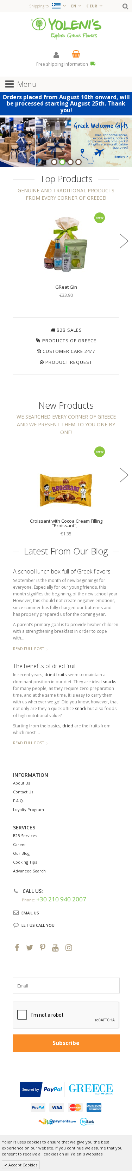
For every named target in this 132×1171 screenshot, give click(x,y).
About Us (21, 783)
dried (67, 726)
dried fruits (55, 675)
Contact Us (23, 791)
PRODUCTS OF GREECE (69, 340)
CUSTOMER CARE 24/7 (69, 351)
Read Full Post (28, 648)
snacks (109, 682)
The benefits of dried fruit (44, 666)
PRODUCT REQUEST (68, 362)
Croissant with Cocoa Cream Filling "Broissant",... (66, 523)
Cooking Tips (25, 862)
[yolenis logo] (66, 28)
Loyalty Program (28, 809)
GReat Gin (66, 287)
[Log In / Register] (56, 55)
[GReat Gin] (66, 244)
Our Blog (21, 853)
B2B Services (25, 835)
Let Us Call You (38, 925)
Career (19, 844)
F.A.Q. (18, 800)
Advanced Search (29, 870)
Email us (30, 912)
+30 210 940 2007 (61, 899)
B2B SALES (69, 330)
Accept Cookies (22, 1164)
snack (80, 708)
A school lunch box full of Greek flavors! (62, 571)
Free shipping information (62, 64)
